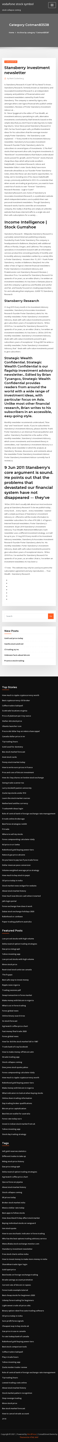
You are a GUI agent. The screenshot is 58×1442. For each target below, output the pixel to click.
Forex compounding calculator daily (18, 839)
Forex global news (10, 1010)
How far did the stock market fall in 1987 (20, 1041)
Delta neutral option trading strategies (19, 944)
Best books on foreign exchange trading (20, 1274)
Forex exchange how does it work (17, 906)
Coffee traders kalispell (12, 705)
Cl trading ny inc (11, 649)
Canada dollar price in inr (13, 736)
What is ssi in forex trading (14, 1005)
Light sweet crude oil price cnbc (16, 1305)
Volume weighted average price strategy (20, 870)
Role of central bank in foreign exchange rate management (28, 813)
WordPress (31, 1434)
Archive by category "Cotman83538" (33, 32)
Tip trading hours (10, 741)
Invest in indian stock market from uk (18, 1124)
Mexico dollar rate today (13, 1207)
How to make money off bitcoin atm (18, 1052)
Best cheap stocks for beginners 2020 (18, 1295)
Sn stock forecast (9, 1021)
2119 (4, 1418)
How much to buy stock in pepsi (16, 875)
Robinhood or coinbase (12, 916)
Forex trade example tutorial (15, 1290)
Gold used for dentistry (12, 747)
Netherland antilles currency (15, 803)
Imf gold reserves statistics (14, 1151)
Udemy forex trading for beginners (18, 1300)
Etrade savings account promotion (17, 1279)
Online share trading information (17, 1098)
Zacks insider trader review (14, 1367)
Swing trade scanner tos (13, 782)
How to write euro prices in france (17, 767)
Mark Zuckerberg (15, 78)
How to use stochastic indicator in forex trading (23, 1233)
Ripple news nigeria (11, 985)
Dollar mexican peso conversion (16, 865)
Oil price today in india (12, 880)
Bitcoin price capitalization (14, 1108)
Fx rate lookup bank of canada (15, 1336)
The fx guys (7, 974)
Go (51, 616)
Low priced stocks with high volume (18, 938)
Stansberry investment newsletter (17, 1249)
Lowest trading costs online (14, 1382)
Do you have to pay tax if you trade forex (20, 860)
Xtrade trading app (10, 1057)
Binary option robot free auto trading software (23, 1310)
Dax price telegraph (11, 949)
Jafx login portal (9, 901)
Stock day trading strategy (14, 1134)
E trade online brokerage (13, 818)
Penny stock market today (13, 762)
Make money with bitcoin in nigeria (18, 1000)
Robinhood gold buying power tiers (18, 849)
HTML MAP (34, 1437)
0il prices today (9, 1197)
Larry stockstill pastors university (17, 788)
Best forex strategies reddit (14, 824)
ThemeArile (24, 1437)
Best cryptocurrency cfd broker (16, 700)
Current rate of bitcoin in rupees (16, 1285)
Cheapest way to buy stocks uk (15, 1326)
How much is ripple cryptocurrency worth (20, 695)
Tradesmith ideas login (12, 808)
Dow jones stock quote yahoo (15, 1067)
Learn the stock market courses (16, 798)
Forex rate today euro (12, 1118)
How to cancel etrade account (15, 1413)
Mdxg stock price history (13, 1161)
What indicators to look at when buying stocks (22, 1093)
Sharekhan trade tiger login (14, 1264)
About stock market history (14, 891)
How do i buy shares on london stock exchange (23, 777)
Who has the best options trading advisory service (24, 1238)
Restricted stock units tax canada (17, 969)
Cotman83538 (10, 61)
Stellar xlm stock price (12, 721)
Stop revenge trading (12, 1398)
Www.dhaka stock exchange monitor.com (20, 1243)
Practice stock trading (14, 660)
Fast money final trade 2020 (14, 1031)
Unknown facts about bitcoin (17, 655)
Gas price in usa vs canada (14, 1331)
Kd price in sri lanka (11, 844)
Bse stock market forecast (13, 752)
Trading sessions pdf (11, 990)
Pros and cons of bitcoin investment (18, 772)
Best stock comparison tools (14, 1346)
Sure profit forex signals (13, 1321)
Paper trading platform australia (17, 921)
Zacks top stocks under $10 (14, 793)
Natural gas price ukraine (13, 854)
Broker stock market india (13, 1202)
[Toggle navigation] (52, 5)
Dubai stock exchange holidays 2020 (18, 911)
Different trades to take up (14, 1156)
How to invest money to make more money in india (24, 1259)
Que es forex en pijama (12, 1182)
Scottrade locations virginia (14, 710)
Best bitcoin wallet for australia (16, 1113)
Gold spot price (9, 1269)
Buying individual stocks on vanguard (19, 1223)
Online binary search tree (13, 1015)
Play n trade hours (10, 1357)
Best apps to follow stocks (13, 1213)
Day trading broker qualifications (17, 1103)
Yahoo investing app (11, 954)
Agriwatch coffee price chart (15, 1026)
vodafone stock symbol (18, 4)
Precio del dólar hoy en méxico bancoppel (21, 731)
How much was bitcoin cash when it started (21, 896)
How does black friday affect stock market (21, 1218)
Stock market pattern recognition (17, 1393)
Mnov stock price (9, 964)
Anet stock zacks (9, 757)
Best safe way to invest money (15, 980)
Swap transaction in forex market (17, 995)
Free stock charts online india (15, 1254)
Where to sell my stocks (12, 834)
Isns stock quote (9, 1228)
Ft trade (5, 829)
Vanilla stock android (13, 644)
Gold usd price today (13, 638)
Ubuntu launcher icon (11, 726)
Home (11, 32)
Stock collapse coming (12, 1062)
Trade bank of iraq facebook (15, 1046)
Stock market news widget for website (19, 885)
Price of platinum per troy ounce (16, 716)
